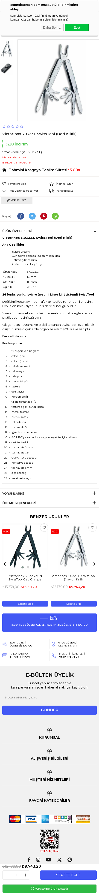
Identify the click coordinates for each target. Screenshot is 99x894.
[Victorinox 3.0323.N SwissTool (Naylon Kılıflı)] (74, 546)
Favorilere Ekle (44, 527)
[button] (22, 567)
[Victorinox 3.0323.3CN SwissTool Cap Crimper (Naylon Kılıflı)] (25, 546)
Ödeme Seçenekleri (19, 503)
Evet (77, 27)
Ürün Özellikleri (17, 231)
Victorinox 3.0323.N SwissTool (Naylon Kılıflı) (74, 577)
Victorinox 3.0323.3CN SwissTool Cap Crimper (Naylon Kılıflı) (25, 577)
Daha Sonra (52, 27)
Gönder (49, 710)
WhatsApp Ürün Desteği (51, 888)
